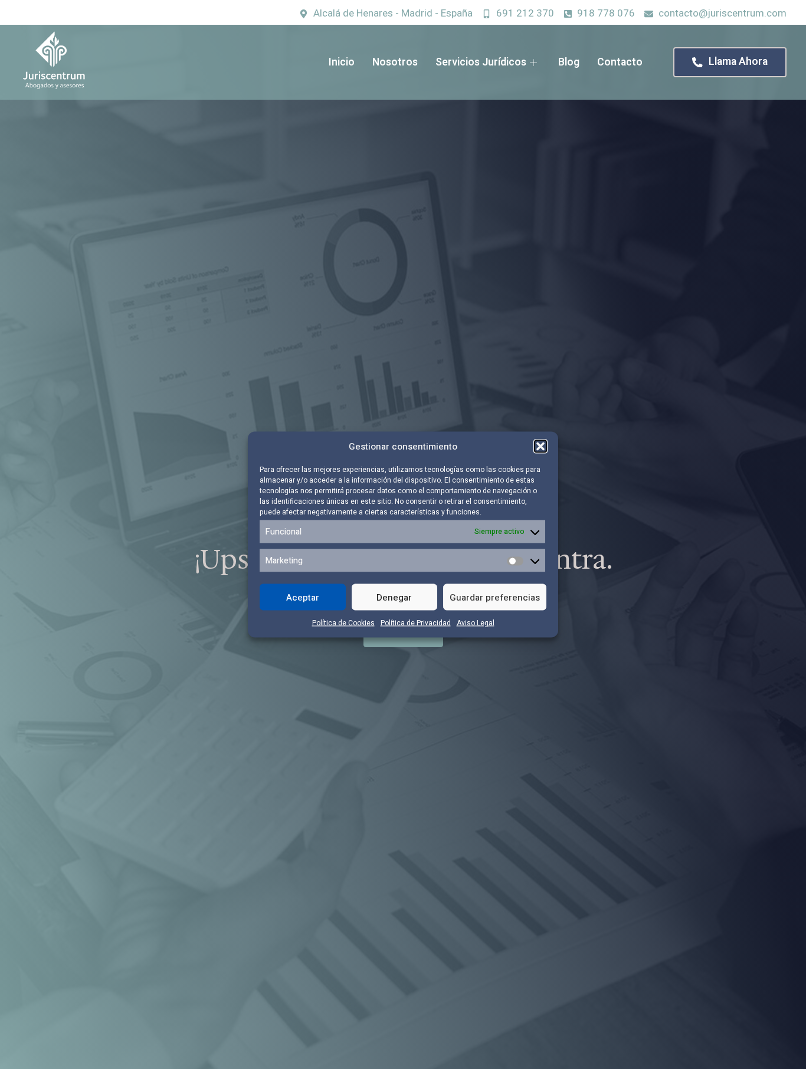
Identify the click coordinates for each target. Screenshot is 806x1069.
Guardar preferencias (495, 597)
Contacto (620, 62)
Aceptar (302, 597)
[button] (540, 446)
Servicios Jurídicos (480, 62)
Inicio (342, 62)
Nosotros (395, 62)
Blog (568, 62)
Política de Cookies (343, 623)
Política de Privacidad (416, 623)
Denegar (394, 597)
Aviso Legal (475, 623)
